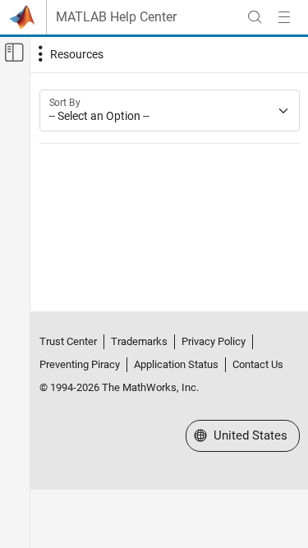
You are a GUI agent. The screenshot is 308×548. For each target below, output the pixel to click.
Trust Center (68, 341)
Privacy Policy (214, 341)
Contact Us (257, 364)
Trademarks (139, 341)
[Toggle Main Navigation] (284, 17)
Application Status (176, 364)
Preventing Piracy (79, 364)
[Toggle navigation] (69, 54)
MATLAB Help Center (116, 17)
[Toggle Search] (255, 17)
